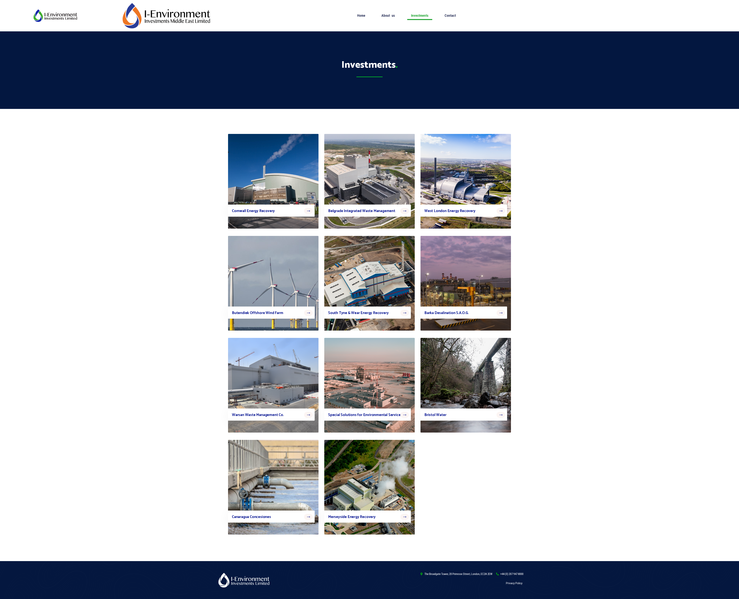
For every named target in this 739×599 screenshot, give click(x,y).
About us (388, 15)
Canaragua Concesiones (251, 517)
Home (361, 15)
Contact (450, 15)
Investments (419, 15)
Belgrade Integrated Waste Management (361, 211)
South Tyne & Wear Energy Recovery (358, 313)
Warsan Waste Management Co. (258, 415)
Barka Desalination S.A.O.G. (446, 313)
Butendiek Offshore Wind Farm (257, 313)
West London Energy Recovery (450, 211)
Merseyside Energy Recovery (352, 517)
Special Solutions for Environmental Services (365, 415)
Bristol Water (435, 415)
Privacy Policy (514, 583)
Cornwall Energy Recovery (253, 211)
